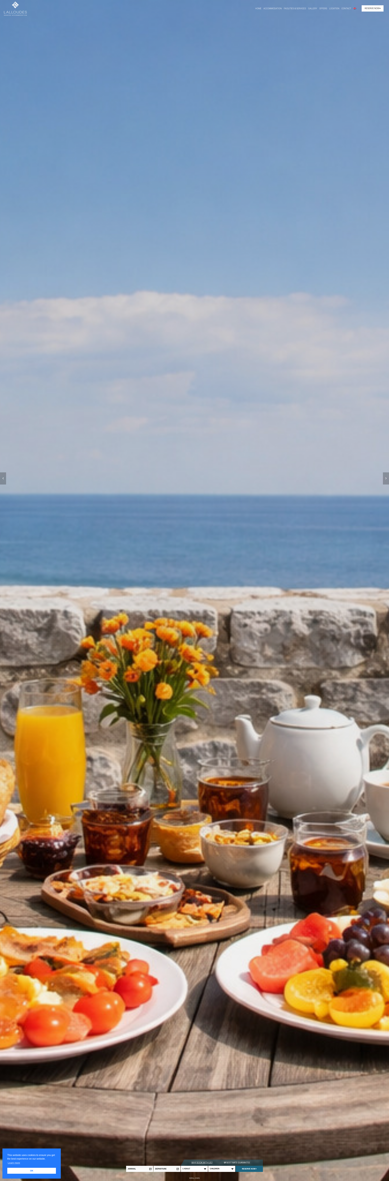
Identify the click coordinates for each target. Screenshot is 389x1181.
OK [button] (31, 1170)
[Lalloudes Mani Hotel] (15, 8)
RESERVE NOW (372, 8)
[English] (354, 8)
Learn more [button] (14, 1163)
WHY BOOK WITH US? (202, 1163)
